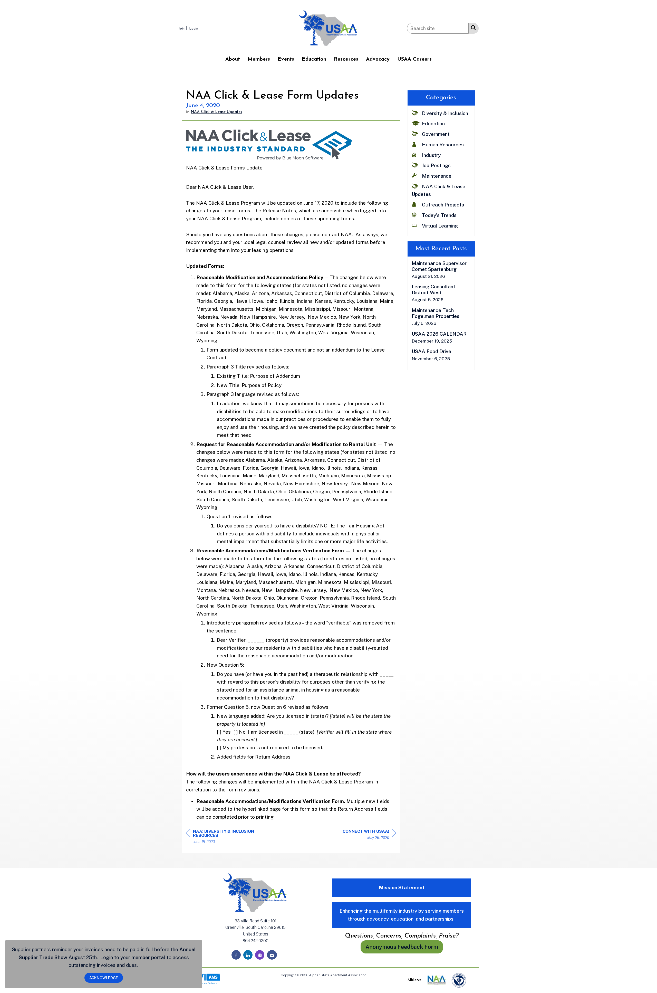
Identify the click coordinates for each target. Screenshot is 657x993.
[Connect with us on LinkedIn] (248, 955)
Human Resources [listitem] (443, 144)
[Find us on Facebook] (236, 955)
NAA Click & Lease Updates (216, 112)
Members (259, 59)
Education (314, 59)
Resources (346, 59)
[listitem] (183, 28)
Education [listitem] (433, 123)
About (232, 59)
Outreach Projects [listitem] (443, 204)
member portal (148, 957)
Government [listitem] (436, 134)
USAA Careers (414, 59)
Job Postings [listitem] (436, 165)
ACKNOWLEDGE (103, 978)
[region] (369, 835)
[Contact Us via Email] (272, 955)
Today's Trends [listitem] (439, 215)
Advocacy (378, 59)
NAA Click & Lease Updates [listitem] (438, 190)
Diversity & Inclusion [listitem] (445, 113)
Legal (372, 975)
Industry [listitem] (431, 155)
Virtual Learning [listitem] (440, 226)
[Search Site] (472, 27)
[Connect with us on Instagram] (259, 955)
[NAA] (437, 980)
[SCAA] (459, 980)
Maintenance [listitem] (436, 176)
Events (286, 59)
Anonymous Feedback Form (401, 946)
